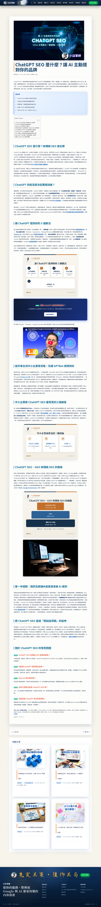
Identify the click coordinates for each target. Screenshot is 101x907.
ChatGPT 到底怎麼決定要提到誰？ (24, 124)
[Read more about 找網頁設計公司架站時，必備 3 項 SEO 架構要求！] (31, 758)
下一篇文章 (86, 732)
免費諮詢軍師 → (50, 314)
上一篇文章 (14, 732)
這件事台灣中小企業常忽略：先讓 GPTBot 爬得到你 (27, 128)
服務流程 (63, 895)
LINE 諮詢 (93, 3)
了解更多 (16, 714)
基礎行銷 (40, 2)
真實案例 (63, 892)
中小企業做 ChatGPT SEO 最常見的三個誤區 (26, 129)
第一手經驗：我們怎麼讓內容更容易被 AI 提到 (26, 133)
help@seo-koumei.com (87, 889)
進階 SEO (44, 889)
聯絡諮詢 (84, 2)
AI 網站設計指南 (20, 609)
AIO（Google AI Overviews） (29, 488)
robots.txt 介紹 (25, 377)
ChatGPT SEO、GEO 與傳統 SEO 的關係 (25, 131)
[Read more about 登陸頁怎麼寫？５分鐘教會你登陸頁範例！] (31, 812)
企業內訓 (59, 2)
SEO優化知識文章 (29, 783)
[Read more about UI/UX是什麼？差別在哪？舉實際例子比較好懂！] (70, 812)
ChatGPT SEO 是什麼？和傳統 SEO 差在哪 (25, 122)
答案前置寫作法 (80, 229)
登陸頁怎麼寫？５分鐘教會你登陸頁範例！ (31, 827)
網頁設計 (53, 2)
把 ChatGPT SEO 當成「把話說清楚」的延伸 (26, 135)
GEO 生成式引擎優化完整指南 (39, 164)
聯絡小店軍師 (72, 637)
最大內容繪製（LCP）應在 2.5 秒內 (50, 413)
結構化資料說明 (39, 234)
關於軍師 (65, 2)
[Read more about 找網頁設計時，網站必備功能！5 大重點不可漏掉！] (70, 758)
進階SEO (46, 2)
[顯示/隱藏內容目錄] (37, 120)
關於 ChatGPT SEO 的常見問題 (23, 137)
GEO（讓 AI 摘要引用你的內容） (69, 889)
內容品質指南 (33, 241)
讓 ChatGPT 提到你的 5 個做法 (23, 126)
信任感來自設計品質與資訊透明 (75, 212)
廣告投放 (71, 2)
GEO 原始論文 (57, 200)
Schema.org (17, 234)
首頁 (35, 2)
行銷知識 (77, 2)
